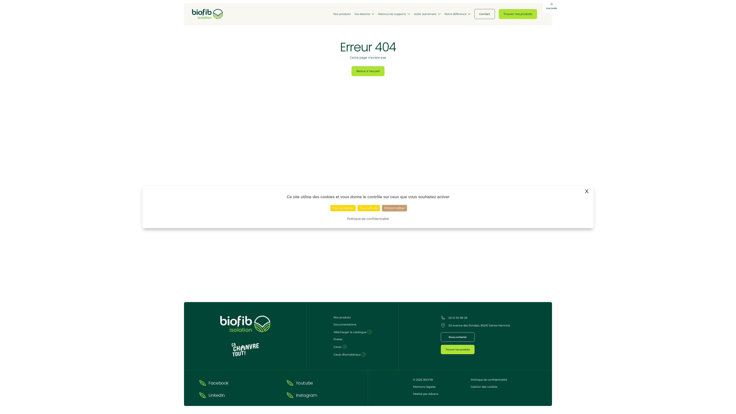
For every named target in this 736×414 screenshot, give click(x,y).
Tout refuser (369, 208)
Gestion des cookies (484, 387)
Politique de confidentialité (489, 379)
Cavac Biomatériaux (347, 354)
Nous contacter (458, 337)
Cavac (338, 347)
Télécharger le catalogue (350, 332)
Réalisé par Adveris (425, 394)
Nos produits (342, 14)
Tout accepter (343, 208)
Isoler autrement (425, 14)
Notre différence (455, 14)
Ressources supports (392, 14)
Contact (484, 14)
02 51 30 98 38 (458, 318)
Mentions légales (424, 387)
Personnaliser (394, 208)
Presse (338, 339)
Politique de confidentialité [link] (368, 219)
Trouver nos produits (518, 14)
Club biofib (551, 8)
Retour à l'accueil (368, 71)
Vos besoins (362, 14)
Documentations (345, 324)
